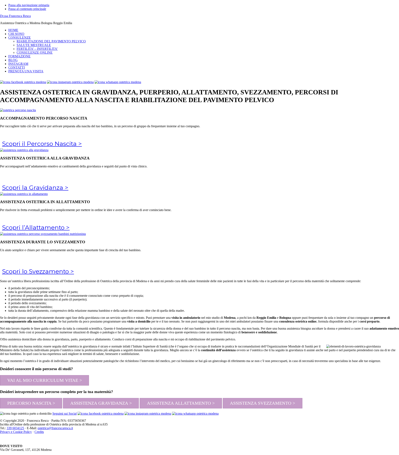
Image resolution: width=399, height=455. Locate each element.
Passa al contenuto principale (27, 9)
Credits (39, 432)
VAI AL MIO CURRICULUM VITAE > (44, 380)
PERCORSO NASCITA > (31, 403)
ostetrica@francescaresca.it (55, 428)
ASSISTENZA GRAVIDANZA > (101, 403)
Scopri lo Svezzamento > (38, 271)
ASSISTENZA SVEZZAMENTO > (262, 403)
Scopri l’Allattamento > (36, 227)
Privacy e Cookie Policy (16, 432)
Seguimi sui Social (64, 413)
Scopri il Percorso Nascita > (42, 143)
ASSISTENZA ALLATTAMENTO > (181, 403)
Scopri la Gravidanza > (35, 187)
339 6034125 (15, 428)
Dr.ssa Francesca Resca (15, 16)
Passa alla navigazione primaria (28, 5)
